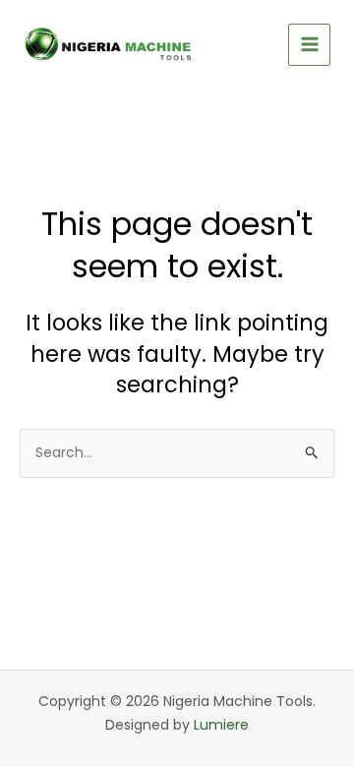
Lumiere (221, 725)
